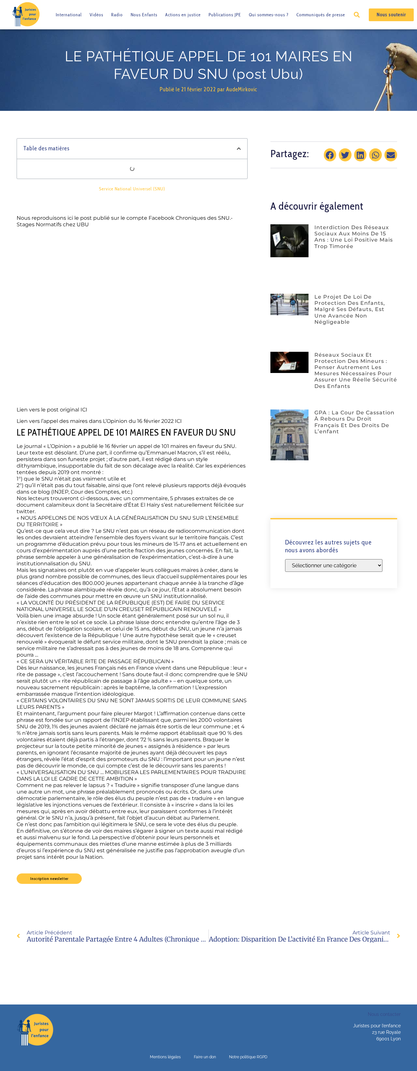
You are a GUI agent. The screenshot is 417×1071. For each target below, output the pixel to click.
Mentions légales (165, 1057)
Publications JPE (224, 15)
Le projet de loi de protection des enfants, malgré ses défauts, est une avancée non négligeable (349, 309)
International (69, 15)
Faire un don (205, 1057)
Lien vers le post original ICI (52, 410)
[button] (357, 14)
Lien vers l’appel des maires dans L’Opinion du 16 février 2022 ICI (99, 421)
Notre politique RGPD (248, 1057)
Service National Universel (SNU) (132, 189)
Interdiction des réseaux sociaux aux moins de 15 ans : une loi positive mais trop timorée (353, 236)
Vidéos (96, 15)
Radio (117, 15)
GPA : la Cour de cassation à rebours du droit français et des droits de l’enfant (354, 422)
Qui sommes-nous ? (269, 15)
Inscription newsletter (49, 878)
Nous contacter (384, 1014)
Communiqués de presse (320, 15)
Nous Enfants (144, 15)
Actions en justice (183, 15)
